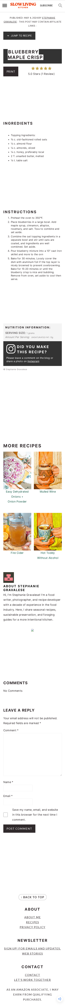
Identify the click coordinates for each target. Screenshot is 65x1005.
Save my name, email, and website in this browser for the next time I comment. (35, 814)
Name (8, 782)
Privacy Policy (32, 927)
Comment (11, 730)
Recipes (32, 922)
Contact (32, 975)
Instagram (33, 361)
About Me (32, 917)
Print (10, 71)
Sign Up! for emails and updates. (32, 948)
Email (8, 796)
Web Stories (32, 953)
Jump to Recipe (21, 35)
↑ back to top (32, 897)
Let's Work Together (32, 979)
